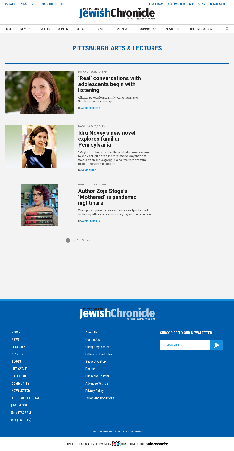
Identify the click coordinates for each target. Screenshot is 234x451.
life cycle (19, 369)
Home (8, 29)
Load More (81, 240)
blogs (16, 361)
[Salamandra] (157, 443)
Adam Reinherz (90, 108)
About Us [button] (27, 3)
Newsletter (173, 29)
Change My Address (98, 347)
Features (44, 29)
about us (91, 332)
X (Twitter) (23, 420)
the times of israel (26, 398)
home (16, 332)
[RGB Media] (120, 443)
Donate (10, 3)
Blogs (80, 29)
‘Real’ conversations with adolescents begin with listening (109, 84)
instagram (22, 412)
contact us (92, 339)
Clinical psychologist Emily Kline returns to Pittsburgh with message (108, 99)
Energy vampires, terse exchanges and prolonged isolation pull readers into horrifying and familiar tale (114, 212)
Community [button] (147, 29)
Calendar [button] (122, 29)
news (16, 339)
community (20, 383)
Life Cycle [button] (99, 29)
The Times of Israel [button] (202, 29)
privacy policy (94, 391)
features (19, 347)
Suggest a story (95, 361)
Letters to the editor (98, 354)
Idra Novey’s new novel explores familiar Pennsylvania (107, 139)
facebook (20, 405)
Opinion (63, 29)
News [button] (23, 29)
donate (90, 369)
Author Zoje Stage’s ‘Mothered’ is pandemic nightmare (107, 197)
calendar (19, 376)
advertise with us (96, 383)
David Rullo (88, 170)
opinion (18, 354)
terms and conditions (99, 398)
